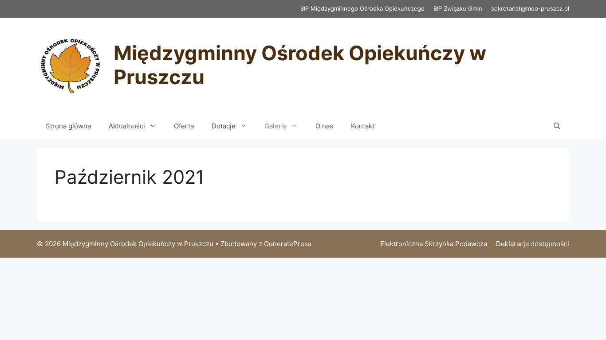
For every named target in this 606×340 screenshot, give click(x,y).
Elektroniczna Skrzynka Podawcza (433, 244)
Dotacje (224, 126)
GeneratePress (287, 244)
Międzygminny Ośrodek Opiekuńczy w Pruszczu (300, 65)
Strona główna (68, 126)
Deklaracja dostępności (532, 244)
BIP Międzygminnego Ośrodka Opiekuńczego (362, 8)
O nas (324, 126)
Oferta (184, 126)
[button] (557, 126)
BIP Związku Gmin (457, 8)
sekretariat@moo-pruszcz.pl (530, 8)
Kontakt (362, 126)
